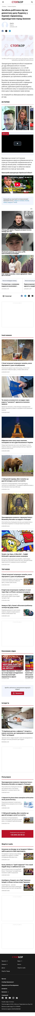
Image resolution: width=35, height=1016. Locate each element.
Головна (4, 6)
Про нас (4, 979)
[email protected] (16, 1009)
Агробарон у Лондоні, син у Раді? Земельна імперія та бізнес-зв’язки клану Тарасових (16, 881)
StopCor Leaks (7, 844)
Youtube (27, 201)
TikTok (15, 202)
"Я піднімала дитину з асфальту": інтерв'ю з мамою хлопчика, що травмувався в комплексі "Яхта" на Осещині (17, 733)
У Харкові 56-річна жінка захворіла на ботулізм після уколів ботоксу (17, 799)
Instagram (10, 202)
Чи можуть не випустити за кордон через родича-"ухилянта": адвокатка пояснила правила (15, 402)
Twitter (5, 202)
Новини (4, 964)
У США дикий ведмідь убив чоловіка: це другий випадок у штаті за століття (15, 480)
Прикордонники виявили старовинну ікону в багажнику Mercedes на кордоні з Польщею (17, 518)
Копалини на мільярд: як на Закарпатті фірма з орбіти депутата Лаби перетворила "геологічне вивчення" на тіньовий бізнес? (17, 851)
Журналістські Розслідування (10, 985)
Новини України (12, 6)
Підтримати (18, 693)
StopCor (12, 23)
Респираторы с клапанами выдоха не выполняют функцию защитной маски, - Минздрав (11, 287)
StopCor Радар (6, 971)
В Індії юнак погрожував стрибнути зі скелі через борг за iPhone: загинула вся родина (16, 591)
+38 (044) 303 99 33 (17, 835)
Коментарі (8, 296)
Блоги (19, 964)
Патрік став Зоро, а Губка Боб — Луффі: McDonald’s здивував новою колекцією (15, 555)
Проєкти (4, 961)
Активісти (4, 989)
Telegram (16, 201)
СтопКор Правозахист (8, 982)
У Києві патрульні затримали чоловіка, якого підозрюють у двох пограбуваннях (17, 364)
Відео (19, 961)
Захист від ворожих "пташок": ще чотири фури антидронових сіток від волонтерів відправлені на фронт (12, 674)
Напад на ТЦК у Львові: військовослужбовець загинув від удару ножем (17, 607)
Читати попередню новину (9, 281)
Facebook (21, 201)
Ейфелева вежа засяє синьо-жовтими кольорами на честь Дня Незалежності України (17, 442)
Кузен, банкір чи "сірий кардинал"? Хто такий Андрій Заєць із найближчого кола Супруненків (17, 867)
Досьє (3, 968)
